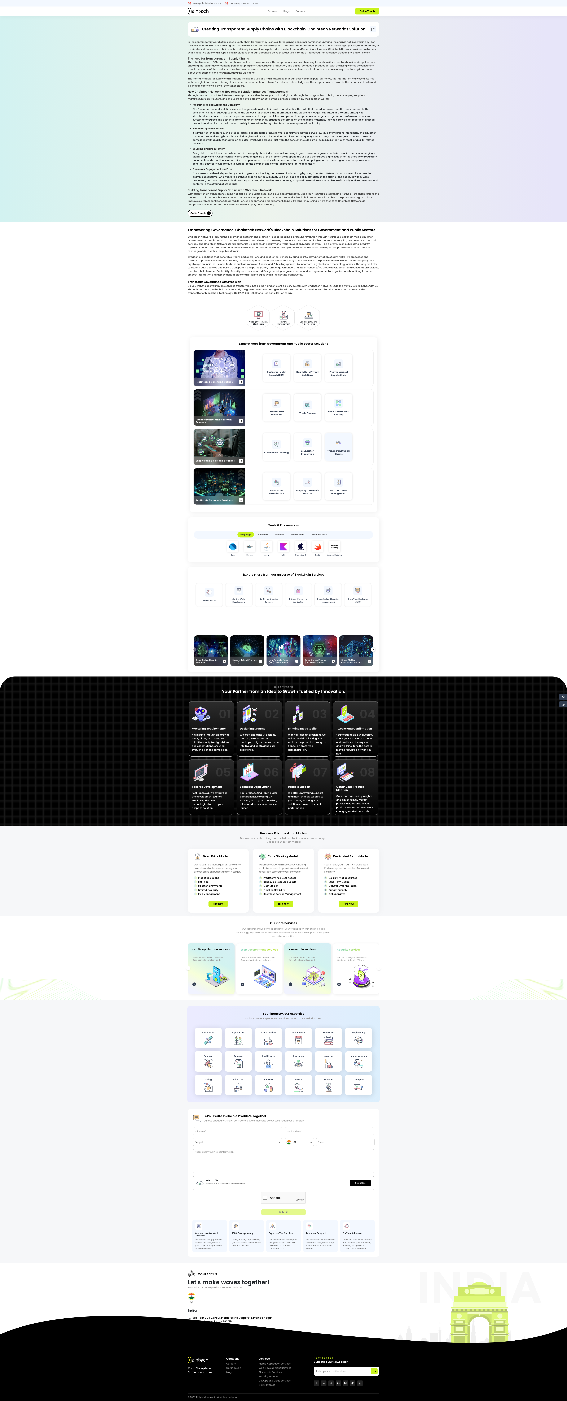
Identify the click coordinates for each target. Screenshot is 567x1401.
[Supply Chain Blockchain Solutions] (219, 447)
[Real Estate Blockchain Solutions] (219, 486)
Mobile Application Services (275, 1363)
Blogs (286, 11)
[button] (373, 649)
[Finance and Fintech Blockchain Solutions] (219, 407)
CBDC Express (267, 1385)
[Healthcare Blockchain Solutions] (219, 368)
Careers (300, 11)
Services (272, 11)
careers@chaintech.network (245, 3)
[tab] (191, 1299)
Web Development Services (275, 1368)
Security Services (268, 1376)
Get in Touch (198, 213)
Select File (360, 1182)
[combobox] (237, 1143)
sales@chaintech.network (206, 3)
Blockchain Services (270, 1372)
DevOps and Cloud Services (275, 1380)
